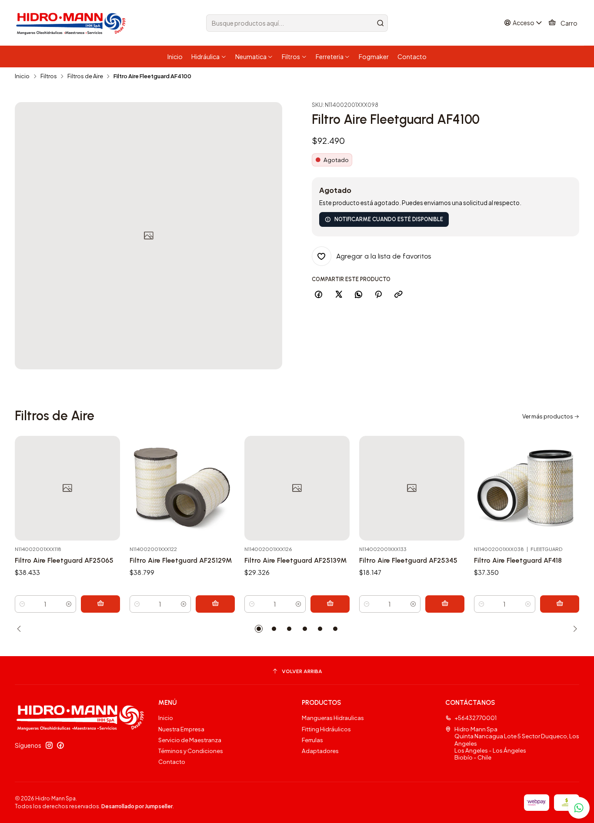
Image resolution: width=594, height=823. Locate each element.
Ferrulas (312, 739)
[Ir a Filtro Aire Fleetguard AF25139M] (297, 488)
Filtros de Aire (85, 76)
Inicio (22, 76)
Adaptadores (320, 750)
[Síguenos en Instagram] (49, 745)
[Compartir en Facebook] (319, 294)
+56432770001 (475, 717)
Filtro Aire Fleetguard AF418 (518, 560)
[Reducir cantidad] (22, 604)
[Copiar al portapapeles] (398, 294)
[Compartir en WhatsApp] (358, 294)
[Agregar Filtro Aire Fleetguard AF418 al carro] (559, 604)
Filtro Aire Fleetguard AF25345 (408, 560)
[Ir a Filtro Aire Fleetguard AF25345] (411, 488)
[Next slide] (572, 629)
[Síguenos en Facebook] (60, 745)
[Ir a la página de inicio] (72, 23)
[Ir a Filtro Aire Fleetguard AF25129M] (182, 488)
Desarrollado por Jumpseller (137, 806)
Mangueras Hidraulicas (333, 717)
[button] (259, 629)
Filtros (48, 76)
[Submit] (380, 23)
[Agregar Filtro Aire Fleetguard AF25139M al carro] (330, 604)
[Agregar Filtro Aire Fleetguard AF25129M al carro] (215, 604)
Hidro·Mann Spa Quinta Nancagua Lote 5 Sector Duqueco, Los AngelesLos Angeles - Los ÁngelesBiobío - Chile (516, 743)
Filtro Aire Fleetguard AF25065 (64, 560)
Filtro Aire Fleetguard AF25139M (295, 560)
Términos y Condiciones (190, 750)
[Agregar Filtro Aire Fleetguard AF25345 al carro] (444, 604)
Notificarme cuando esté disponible (388, 219)
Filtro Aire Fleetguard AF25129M (181, 560)
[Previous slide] (21, 629)
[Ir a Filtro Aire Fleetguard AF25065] (67, 488)
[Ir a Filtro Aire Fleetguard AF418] (526, 488)
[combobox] (297, 23)
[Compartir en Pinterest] (378, 294)
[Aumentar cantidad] (69, 604)
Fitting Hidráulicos (326, 729)
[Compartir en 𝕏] (338, 294)
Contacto (171, 761)
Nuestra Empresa (181, 729)
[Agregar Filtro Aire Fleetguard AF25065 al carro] (100, 604)
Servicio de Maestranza (189, 739)
